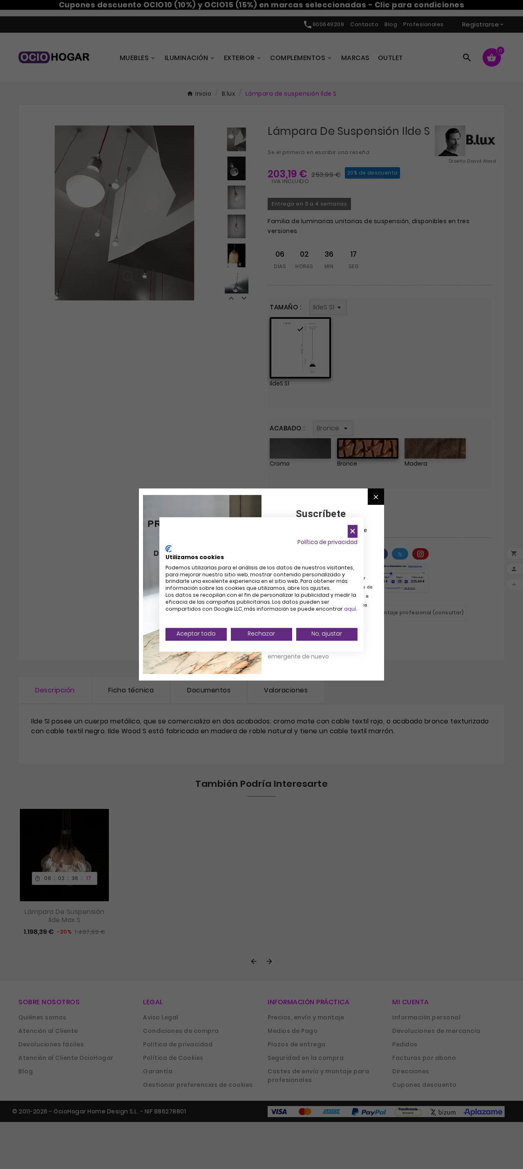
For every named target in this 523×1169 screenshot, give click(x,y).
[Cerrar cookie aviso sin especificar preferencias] (353, 531)
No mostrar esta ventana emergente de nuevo (304, 652)
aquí (350, 608)
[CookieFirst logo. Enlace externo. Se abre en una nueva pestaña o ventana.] (168, 549)
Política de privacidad (327, 542)
